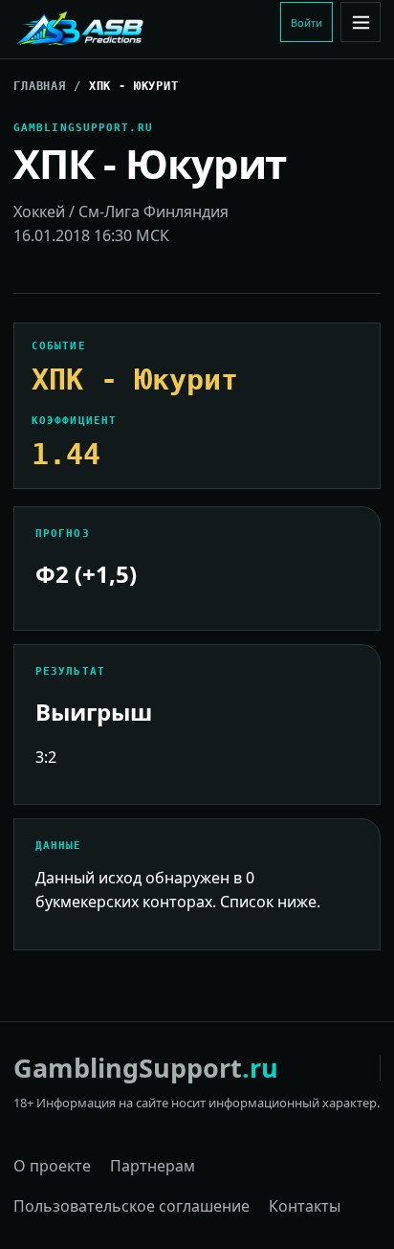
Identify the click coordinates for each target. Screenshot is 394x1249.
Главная (39, 86)
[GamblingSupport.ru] (142, 30)
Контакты (304, 1205)
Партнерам (152, 1165)
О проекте (52, 1165)
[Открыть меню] (360, 22)
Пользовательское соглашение (131, 1205)
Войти (306, 22)
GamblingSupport (145, 1068)
